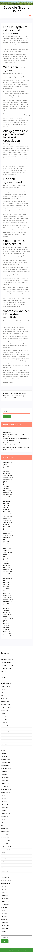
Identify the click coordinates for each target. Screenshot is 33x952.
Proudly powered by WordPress (16, 950)
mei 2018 (6, 625)
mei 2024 (6, 505)
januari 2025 (7, 490)
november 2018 (7, 614)
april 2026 (6, 471)
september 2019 (8, 599)
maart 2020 (6, 589)
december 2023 (7, 514)
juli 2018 (5, 621)
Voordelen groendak (7, 659)
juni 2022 (6, 541)
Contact (3, 677)
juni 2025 (6, 484)
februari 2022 (7, 546)
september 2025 (8, 477)
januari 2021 (7, 567)
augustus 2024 (7, 501)
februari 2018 (7, 631)
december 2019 (7, 595)
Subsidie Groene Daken (16, 9)
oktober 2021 (7, 554)
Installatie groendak (7, 665)
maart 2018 (6, 629)
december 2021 (7, 550)
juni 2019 (6, 604)
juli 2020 (5, 580)
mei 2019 (6, 606)
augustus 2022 (7, 537)
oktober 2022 (7, 533)
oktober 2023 (7, 518)
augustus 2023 (7, 522)
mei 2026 (6, 469)
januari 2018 (7, 634)
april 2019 (6, 608)
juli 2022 (5, 539)
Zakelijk (11, 382)
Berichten (4, 671)
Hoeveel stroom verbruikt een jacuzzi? (14, 393)
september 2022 (8, 535)
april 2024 (6, 507)
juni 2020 (6, 582)
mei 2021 (6, 561)
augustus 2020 (7, 578)
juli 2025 (5, 482)
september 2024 (8, 499)
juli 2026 (5, 465)
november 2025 (7, 475)
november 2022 (7, 531)
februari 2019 (7, 612)
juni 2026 (6, 467)
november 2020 (7, 571)
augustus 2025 (7, 479)
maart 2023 (6, 524)
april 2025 (6, 488)
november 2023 (7, 516)
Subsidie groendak (6, 662)
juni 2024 (6, 503)
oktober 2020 (7, 574)
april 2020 (6, 586)
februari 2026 (7, 473)
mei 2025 (6, 486)
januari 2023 (7, 529)
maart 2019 (6, 610)
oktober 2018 (7, 616)
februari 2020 (7, 591)
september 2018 (8, 619)
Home (3, 656)
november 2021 (7, 552)
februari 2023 (7, 527)
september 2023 (8, 520)
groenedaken (15, 33)
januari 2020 (7, 593)
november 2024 (7, 494)
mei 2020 (6, 584)
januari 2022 (7, 548)
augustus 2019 (7, 601)
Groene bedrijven (6, 668)
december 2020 (7, 569)
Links (2, 674)
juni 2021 (6, 559)
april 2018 (6, 627)
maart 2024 (6, 509)
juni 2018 (6, 623)
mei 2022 (6, 544)
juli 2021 (5, 556)
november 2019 (7, 597)
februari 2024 (7, 512)
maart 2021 (6, 563)
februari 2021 (7, 565)
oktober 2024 (7, 497)
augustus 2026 (7, 462)
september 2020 (8, 576)
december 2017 (7, 636)
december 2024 (7, 492)
